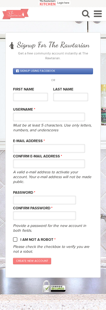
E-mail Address (29, 141)
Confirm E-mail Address (37, 156)
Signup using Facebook (37, 71)
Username (24, 109)
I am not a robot (38, 239)
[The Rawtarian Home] (15, 14)
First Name (23, 89)
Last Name (63, 89)
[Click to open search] (86, 14)
